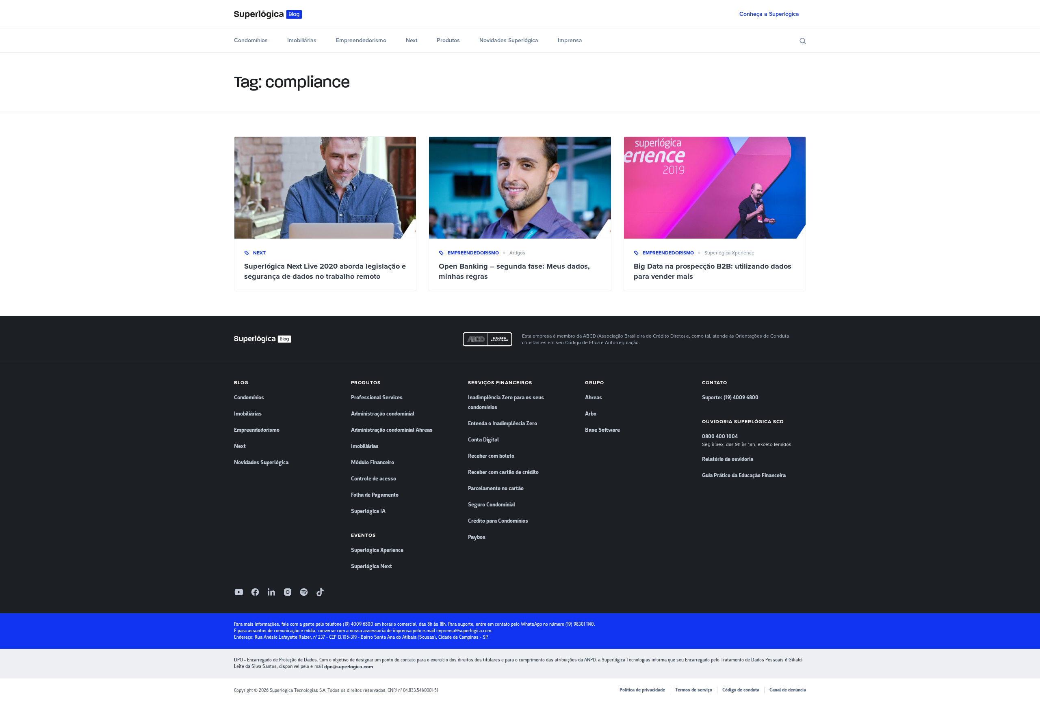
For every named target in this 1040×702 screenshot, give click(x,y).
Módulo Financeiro (372, 462)
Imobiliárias (301, 40)
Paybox (476, 537)
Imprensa (570, 40)
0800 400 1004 (720, 436)
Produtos (448, 40)
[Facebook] (255, 592)
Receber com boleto (491, 456)
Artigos (517, 253)
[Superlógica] (268, 14)
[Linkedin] (271, 592)
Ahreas (593, 397)
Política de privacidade (642, 690)
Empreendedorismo (361, 40)
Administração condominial (382, 414)
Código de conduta (740, 690)
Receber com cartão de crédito (503, 472)
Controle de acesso (373, 478)
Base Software (602, 430)
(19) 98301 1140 (580, 624)
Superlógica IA (368, 511)
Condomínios (251, 40)
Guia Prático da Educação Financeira (744, 475)
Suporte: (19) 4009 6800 (730, 397)
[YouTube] (239, 592)
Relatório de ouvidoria (727, 459)
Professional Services (377, 397)
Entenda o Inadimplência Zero (502, 423)
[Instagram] (287, 592)
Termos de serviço (693, 690)
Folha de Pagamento (375, 495)
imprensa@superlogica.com (463, 631)
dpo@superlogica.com (348, 667)
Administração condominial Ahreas (392, 430)
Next (411, 40)
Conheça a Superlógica (769, 14)
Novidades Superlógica (508, 40)
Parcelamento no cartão (496, 488)
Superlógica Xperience (729, 253)
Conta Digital (483, 440)
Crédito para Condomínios (498, 521)
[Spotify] (304, 592)
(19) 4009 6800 (358, 624)
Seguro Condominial (491, 504)
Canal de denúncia (787, 690)
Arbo (590, 414)
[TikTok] (320, 592)
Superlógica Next (371, 566)
